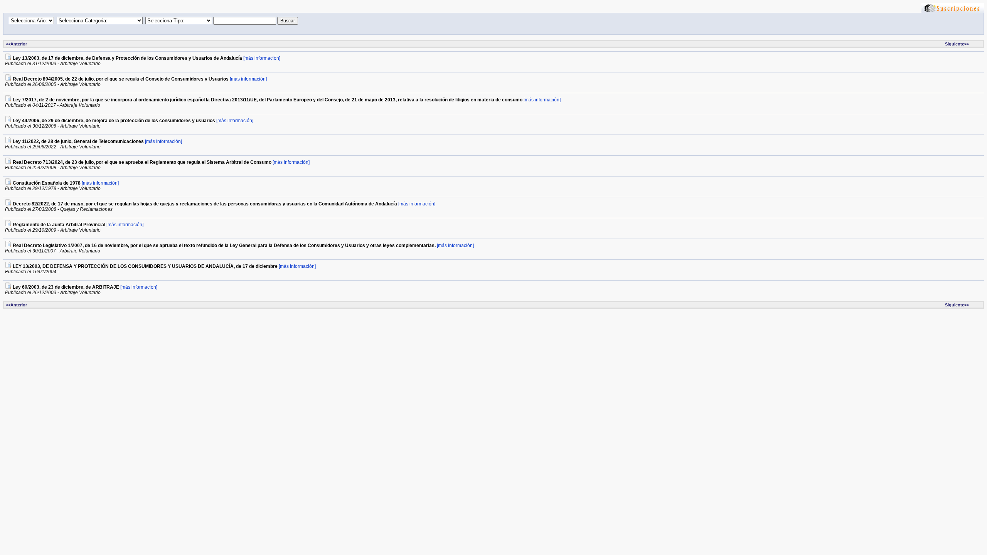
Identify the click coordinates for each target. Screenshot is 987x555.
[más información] (261, 58)
